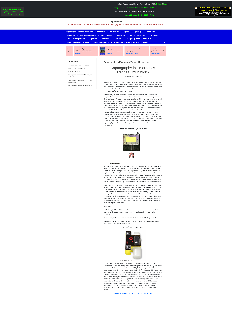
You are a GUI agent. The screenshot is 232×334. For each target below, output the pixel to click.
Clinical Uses (150, 32)
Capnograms (71, 35)
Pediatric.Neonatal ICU (101, 42)
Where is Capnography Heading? (79, 65)
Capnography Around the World (78, 42)
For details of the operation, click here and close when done (133, 293)
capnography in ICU (126, 53)
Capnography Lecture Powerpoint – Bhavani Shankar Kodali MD (108, 50)
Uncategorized (150, 53)
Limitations (141, 35)
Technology (154, 35)
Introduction (114, 32)
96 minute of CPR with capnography (127, 50)
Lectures (118, 39)
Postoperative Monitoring (76, 68)
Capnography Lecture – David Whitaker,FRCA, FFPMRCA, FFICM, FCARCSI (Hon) (79, 50)
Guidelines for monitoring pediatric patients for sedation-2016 (156, 50)
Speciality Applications (88, 35)
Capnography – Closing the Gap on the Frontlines (131, 42)
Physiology (137, 32)
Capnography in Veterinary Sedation (80, 85)
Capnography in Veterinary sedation (138, 39)
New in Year (106, 39)
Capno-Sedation (106, 35)
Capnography (116, 22)
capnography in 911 (74, 71)
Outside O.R (121, 35)
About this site (100, 32)
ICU (131, 35)
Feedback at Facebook (85, 32)
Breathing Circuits (78, 39)
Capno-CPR (93, 39)
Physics (126, 32)
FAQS (68, 39)
